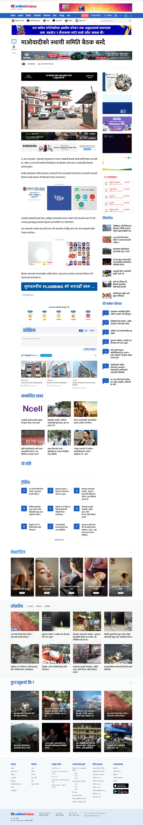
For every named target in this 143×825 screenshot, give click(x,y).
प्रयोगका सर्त (116, 772)
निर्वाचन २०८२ (97, 787)
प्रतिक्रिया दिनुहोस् (90, 349)
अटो (32, 781)
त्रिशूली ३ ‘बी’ (82, 21)
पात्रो (86, 15)
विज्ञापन (115, 775)
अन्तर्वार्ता (13, 778)
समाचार (20, 15)
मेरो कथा (74, 792)
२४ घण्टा (30, 606)
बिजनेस (28, 15)
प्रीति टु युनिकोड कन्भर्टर (79, 799)
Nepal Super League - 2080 (59, 786)
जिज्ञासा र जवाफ (19, 21)
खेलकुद (61, 15)
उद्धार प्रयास (59, 21)
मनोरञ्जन (46, 15)
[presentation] (91, 355)
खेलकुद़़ (13, 781)
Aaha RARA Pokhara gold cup (60, 781)
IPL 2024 (55, 777)
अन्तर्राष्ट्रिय (14, 791)
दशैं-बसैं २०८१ (97, 797)
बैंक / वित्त (34, 778)
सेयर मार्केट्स (96, 15)
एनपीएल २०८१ (56, 768)
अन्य (68, 15)
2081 (76, 776)
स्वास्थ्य (109, 15)
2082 (76, 778)
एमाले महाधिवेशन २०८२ (99, 791)
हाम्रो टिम (115, 768)
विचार (54, 15)
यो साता (38, 606)
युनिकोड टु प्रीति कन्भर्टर (79, 802)
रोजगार (33, 775)
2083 (76, 789)
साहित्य (13, 775)
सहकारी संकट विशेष (98, 768)
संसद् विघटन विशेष (98, 775)
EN (116, 15)
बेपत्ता (48, 21)
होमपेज (13, 15)
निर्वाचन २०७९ (97, 784)
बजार (32, 768)
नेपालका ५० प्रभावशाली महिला (79, 769)
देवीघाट (71, 21)
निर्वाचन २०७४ (97, 778)
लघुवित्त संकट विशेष (98, 772)
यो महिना (47, 606)
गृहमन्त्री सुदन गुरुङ (35, 21)
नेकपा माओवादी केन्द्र (28, 295)
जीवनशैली (37, 15)
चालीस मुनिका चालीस (78, 781)
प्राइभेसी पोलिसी (117, 778)
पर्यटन (33, 772)
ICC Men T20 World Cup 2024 (60, 773)
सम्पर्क (115, 781)
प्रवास (12, 787)
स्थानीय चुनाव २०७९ (98, 781)
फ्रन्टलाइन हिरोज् (77, 796)
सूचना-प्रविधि (35, 784)
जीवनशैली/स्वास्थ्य (16, 784)
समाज (12, 768)
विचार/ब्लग (14, 772)
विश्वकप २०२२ (97, 794)
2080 (76, 773)
